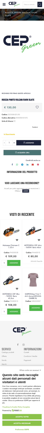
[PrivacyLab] (16, 410)
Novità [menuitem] (4, 360)
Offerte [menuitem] (4, 356)
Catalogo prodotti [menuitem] (8, 352)
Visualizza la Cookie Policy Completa (16, 407)
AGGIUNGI (14, 263)
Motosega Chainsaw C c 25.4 (11, 246)
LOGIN (25, 191)
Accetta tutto (22, 417)
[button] (39, 4)
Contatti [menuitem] (26, 352)
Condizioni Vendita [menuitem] (30, 356)
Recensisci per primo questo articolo (16, 93)
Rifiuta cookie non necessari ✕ (30, 370)
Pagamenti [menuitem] (27, 360)
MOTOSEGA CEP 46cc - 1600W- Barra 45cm (33, 246)
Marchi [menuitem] (4, 364)
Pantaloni (35, 127)
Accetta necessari (22, 423)
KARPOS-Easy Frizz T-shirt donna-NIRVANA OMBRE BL (33, 296)
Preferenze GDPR (22, 429)
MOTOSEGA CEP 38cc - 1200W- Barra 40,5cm (11, 296)
